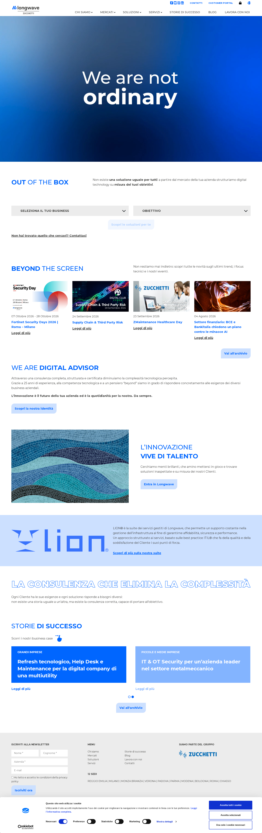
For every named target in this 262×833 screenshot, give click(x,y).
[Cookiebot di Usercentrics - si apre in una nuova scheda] (25, 827)
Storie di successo (185, 12)
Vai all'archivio (235, 353)
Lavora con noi (237, 12)
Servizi (154, 12)
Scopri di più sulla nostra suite (137, 553)
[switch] (91, 821)
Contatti (196, 3)
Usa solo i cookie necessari (230, 825)
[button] (129, 697)
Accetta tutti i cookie (231, 805)
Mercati (106, 12)
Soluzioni (131, 12)
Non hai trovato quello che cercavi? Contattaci (49, 235)
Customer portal (220, 3)
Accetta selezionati (231, 815)
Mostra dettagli (165, 821)
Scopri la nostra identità (34, 408)
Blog (212, 12)
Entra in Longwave (159, 484)
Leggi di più (20, 333)
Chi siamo (82, 12)
